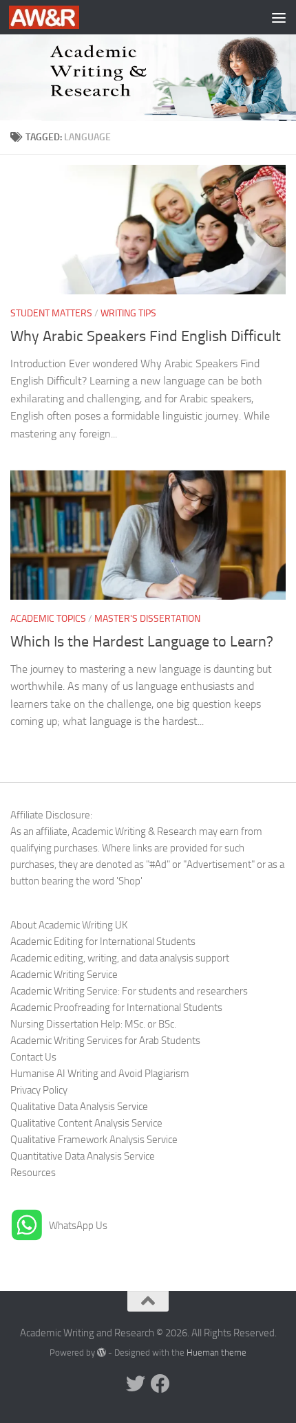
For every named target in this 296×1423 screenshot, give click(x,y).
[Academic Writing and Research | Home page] (56, 17)
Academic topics (48, 618)
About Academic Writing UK (68, 925)
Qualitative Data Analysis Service (79, 1106)
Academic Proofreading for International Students (116, 1007)
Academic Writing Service (64, 974)
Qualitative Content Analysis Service (86, 1123)
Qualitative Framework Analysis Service (94, 1139)
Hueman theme (216, 1352)
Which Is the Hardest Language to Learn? (141, 642)
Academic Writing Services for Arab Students (105, 1040)
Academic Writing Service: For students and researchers (129, 991)
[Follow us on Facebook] (160, 1383)
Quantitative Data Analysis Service (82, 1156)
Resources (33, 1172)
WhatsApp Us (78, 1225)
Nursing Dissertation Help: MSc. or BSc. (93, 1024)
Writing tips (128, 313)
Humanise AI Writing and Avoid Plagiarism (99, 1073)
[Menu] (279, 17)
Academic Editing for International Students (102, 941)
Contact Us (33, 1057)
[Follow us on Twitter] (135, 1383)
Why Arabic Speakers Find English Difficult (145, 336)
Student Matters (51, 313)
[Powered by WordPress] (101, 1352)
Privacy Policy (38, 1090)
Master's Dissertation (147, 618)
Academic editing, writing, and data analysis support (119, 958)
